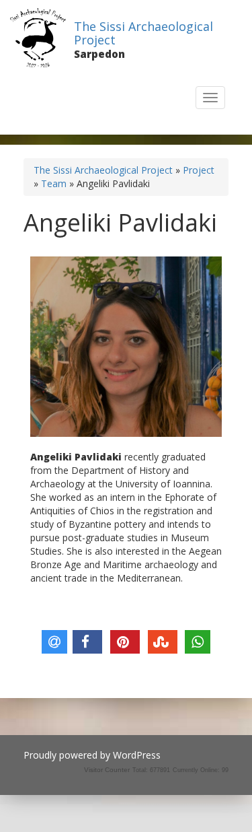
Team (54, 183)
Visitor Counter (107, 769)
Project (198, 170)
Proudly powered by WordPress (92, 755)
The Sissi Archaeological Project (143, 33)
